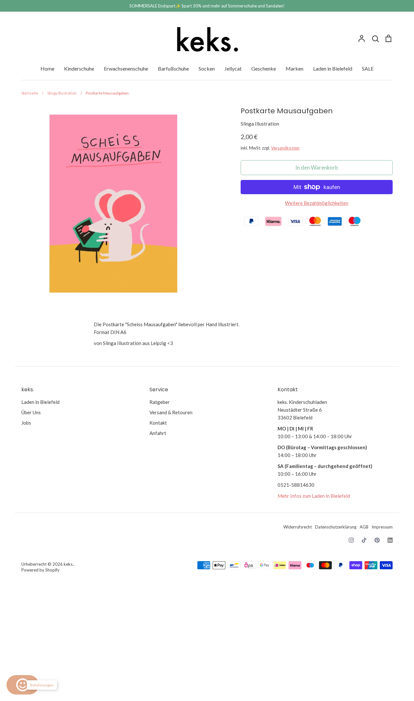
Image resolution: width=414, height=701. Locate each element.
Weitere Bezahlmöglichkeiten (316, 203)
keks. (68, 564)
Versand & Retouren (170, 412)
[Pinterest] (377, 540)
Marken (294, 68)
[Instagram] (351, 540)
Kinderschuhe (79, 68)
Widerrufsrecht (297, 526)
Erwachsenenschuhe (126, 68)
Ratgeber (159, 402)
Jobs (26, 423)
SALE (368, 68)
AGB (364, 526)
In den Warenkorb (316, 167)
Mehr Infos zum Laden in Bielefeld (314, 496)
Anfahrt (157, 433)
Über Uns (31, 412)
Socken (207, 68)
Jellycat (233, 68)
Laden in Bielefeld (332, 68)
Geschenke (263, 68)
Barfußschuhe (173, 68)
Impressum (382, 526)
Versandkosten (285, 147)
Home (47, 68)
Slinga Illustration (260, 124)
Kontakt (158, 423)
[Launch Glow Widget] (22, 685)
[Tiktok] (364, 540)
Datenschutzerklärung (335, 526)
